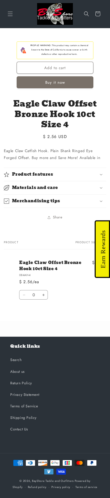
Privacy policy (60, 487)
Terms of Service (24, 406)
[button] (10, 13)
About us (17, 371)
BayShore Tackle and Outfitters (53, 481)
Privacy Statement (24, 394)
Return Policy (21, 383)
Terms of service (86, 487)
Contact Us (19, 429)
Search (16, 359)
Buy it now (55, 82)
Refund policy (37, 487)
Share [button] (57, 217)
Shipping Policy (23, 417)
